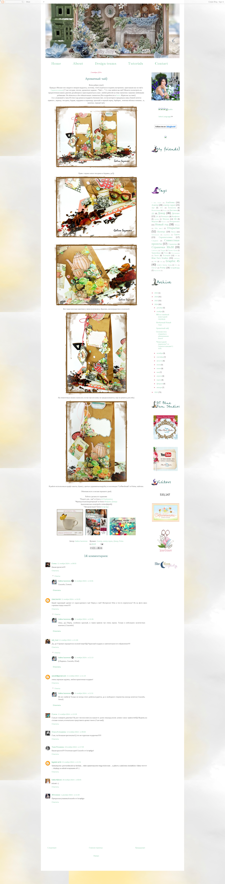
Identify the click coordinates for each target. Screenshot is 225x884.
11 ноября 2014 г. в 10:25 (70, 599)
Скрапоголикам (57, 90)
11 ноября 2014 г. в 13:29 (67, 714)
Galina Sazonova (64, 581)
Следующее (51, 848)
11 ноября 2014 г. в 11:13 (83, 658)
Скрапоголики (165, 237)
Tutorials (135, 63)
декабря (160, 308)
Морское (155, 222)
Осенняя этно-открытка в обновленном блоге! (162, 335)
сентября (160, 357)
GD (161, 261)
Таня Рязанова (58, 747)
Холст (156, 256)
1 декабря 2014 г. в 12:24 (70, 795)
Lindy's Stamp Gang (164, 265)
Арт (153, 208)
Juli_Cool (55, 640)
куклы (156, 219)
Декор (115, 541)
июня (159, 369)
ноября (159, 312)
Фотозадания (175, 253)
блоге (118, 95)
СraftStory (155, 250)
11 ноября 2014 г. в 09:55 (66, 564)
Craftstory (177, 258)
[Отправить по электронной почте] (91, 548)
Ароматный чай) (162, 328)
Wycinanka (157, 270)
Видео (165, 210)
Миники (166, 219)
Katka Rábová (57, 780)
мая (158, 372)
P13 (176, 265)
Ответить (55, 571)
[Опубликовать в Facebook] (98, 548)
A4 (176, 255)
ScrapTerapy (175, 268)
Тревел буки (172, 250)
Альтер (99, 541)
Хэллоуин (166, 256)
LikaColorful (56, 599)
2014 (156, 304)
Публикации (155, 235)
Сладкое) (155, 241)
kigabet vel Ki (56, 762)
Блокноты (172, 208)
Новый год (161, 224)
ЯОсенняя (56, 795)
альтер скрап (108, 541)
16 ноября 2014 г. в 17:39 (74, 747)
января (159, 388)
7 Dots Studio (156, 203)
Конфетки (176, 217)
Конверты (165, 217)
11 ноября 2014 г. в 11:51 (83, 693)
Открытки (173, 228)
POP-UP (154, 268)
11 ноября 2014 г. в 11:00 (68, 640)
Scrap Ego (105, 507)
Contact (161, 63)
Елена (54, 564)
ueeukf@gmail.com (59, 676)
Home (56, 63)
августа (160, 361)
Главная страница (96, 848)
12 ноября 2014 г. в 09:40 (76, 732)
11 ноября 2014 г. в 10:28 (83, 619)
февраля (160, 384)
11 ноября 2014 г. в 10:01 (83, 581)
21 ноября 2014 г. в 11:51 (71, 762)
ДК (157, 216)
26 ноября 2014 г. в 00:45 (71, 780)
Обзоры (177, 225)
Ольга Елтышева (59, 732)
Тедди (163, 250)
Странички (172, 244)
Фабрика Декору (111, 502)
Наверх (96, 856)
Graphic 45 (173, 261)
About (78, 63)
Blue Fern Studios (160, 258)
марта (159, 380)
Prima (121, 541)
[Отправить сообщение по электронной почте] (101, 544)
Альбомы (170, 202)
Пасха (173, 232)
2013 (156, 392)
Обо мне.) (159, 228)
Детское (176, 213)
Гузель (54, 714)
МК (175, 219)
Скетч (177, 235)
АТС (161, 208)
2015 (156, 301)
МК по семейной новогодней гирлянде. (162, 317)
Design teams (105, 63)
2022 (156, 293)
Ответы (57, 576)
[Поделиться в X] (96, 548)
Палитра (161, 232)
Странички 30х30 (163, 247)
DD (155, 261)
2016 (156, 297)
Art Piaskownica (107, 499)
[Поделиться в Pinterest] (101, 548)
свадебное (166, 235)
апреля (159, 376)
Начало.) (164, 221)
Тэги (166, 253)
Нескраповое (175, 222)
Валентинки (156, 210)
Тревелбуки (156, 253)
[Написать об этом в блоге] (93, 548)
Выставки (173, 210)
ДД (153, 214)
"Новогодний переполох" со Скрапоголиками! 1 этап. (164, 345)
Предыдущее (140, 848)
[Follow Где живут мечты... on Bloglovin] (165, 128)
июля (159, 365)
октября (160, 353)
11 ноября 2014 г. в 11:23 (76, 676)
